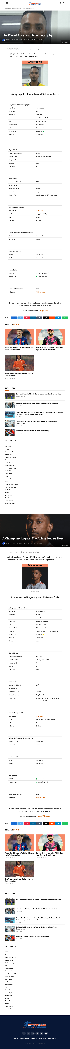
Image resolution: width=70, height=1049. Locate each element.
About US (34, 1039)
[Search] (63, 3)
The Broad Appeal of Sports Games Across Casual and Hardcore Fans (38, 394)
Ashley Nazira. (43, 310)
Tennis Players (9, 495)
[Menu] (7, 3)
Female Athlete (9, 465)
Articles (7, 449)
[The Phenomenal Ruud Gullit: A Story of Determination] (19, 363)
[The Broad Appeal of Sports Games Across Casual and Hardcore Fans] (10, 396)
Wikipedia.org (40, 292)
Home (16, 1039)
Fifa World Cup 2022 (10, 468)
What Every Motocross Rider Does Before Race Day (32, 430)
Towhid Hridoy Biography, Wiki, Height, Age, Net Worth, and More (50, 348)
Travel (7, 498)
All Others (8, 446)
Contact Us (52, 1039)
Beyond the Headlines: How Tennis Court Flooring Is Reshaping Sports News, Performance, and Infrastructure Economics (40, 413)
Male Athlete (9, 479)
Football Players (9, 471)
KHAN (9, 40)
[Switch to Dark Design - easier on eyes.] (60, 3)
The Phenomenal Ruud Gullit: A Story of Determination (19, 374)
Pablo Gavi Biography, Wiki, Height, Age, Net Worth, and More (19, 348)
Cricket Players (9, 462)
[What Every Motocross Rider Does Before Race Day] (10, 432)
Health (7, 476)
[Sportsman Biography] (35, 3)
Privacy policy (24, 1039)
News (6, 481)
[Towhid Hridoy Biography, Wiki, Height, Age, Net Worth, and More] (50, 337)
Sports (7, 492)
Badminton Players (10, 452)
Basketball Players (10, 457)
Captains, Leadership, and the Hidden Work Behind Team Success (37, 403)
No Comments (29, 40)
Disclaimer (42, 1039)
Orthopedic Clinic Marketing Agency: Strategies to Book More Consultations (36, 422)
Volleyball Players (10, 503)
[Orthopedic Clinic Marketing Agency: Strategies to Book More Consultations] (10, 423)
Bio (6, 460)
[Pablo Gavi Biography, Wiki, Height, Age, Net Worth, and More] (19, 337)
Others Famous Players (11, 484)
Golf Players (8, 473)
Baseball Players (10, 454)
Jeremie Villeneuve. (43, 816)
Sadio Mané (40, 210)
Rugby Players (9, 490)
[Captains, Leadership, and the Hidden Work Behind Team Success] (10, 405)
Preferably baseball (10, 487)
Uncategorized (9, 500)
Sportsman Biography (10, 8)
